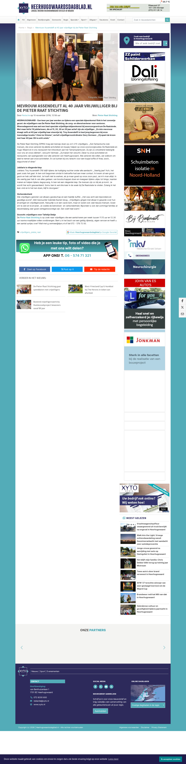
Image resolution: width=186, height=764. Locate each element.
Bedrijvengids (44, 20)
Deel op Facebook (36, 269)
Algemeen (31, 20)
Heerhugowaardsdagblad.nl (61, 6)
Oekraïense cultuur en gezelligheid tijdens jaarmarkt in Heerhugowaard (152, 609)
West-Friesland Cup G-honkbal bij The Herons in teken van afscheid (99, 289)
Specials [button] (74, 20)
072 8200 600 (40, 697)
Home (21, 27)
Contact (120, 20)
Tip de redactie (102, 269)
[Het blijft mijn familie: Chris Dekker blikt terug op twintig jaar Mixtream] (128, 563)
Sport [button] (83, 20)
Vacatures (103, 20)
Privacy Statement (159, 728)
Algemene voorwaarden (129, 728)
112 (23, 20)
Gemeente (56, 20)
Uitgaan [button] (92, 20)
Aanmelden (100, 711)
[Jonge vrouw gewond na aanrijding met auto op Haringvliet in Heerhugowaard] (128, 552)
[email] (182, 314)
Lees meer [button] (113, 759)
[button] (18, 647)
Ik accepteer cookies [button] (170, 759)
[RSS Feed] (111, 687)
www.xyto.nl (39, 704)
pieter (33, 232)
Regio (65, 20)
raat (39, 232)
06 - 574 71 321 (78, 255)
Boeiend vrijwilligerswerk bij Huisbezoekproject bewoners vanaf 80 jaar (47, 305)
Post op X (69, 269)
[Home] (18, 19)
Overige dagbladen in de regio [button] (145, 705)
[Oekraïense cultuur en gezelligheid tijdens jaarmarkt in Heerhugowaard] (128, 609)
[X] (101, 687)
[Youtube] (106, 687)
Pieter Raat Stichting (107, 115)
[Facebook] (95, 687)
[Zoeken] (167, 20)
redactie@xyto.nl (41, 701)
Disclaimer (145, 728)
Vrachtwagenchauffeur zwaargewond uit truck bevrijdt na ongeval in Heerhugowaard (152, 527)
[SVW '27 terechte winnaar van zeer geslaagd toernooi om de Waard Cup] (128, 586)
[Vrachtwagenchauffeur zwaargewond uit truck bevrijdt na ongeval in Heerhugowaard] (128, 527)
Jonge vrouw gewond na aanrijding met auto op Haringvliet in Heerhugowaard (151, 551)
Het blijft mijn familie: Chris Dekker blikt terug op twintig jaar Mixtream (152, 563)
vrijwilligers (25, 232)
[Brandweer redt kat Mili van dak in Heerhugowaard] (128, 598)
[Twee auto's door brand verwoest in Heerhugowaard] (128, 575)
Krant (112, 20)
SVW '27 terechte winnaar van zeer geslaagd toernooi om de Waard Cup (151, 586)
